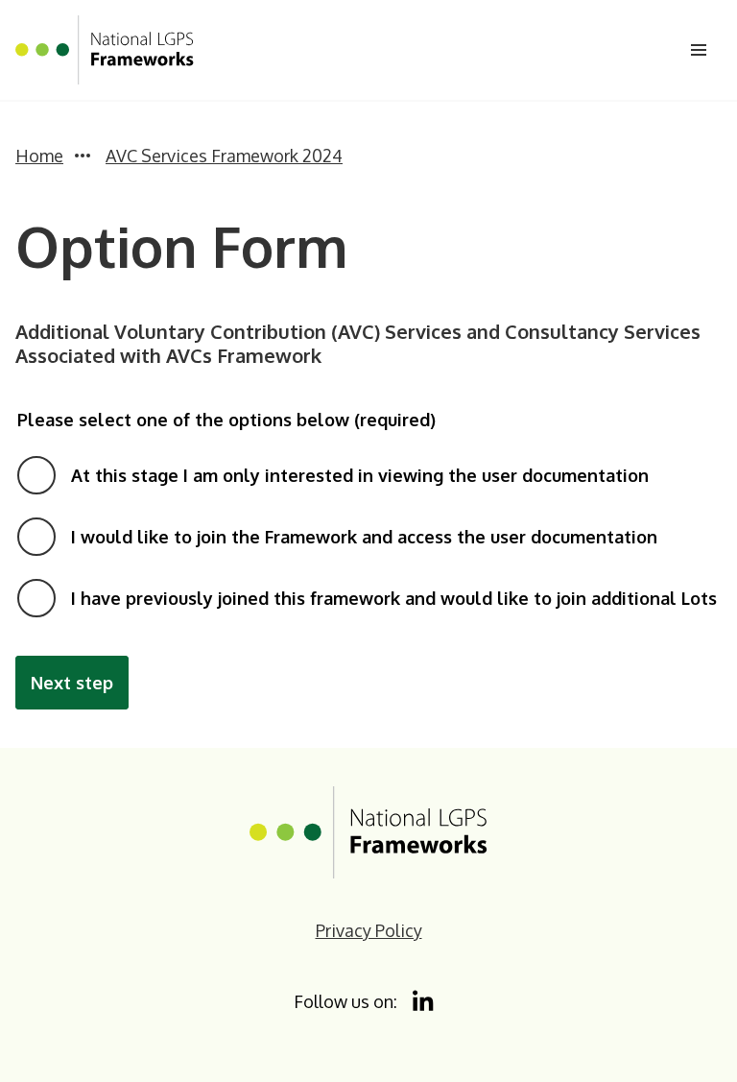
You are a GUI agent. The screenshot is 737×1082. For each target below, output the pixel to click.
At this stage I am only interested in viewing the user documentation (360, 475)
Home (39, 155)
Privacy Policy (369, 930)
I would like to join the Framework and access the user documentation (364, 536)
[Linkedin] (424, 1001)
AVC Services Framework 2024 (224, 155)
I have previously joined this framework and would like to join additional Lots (394, 598)
